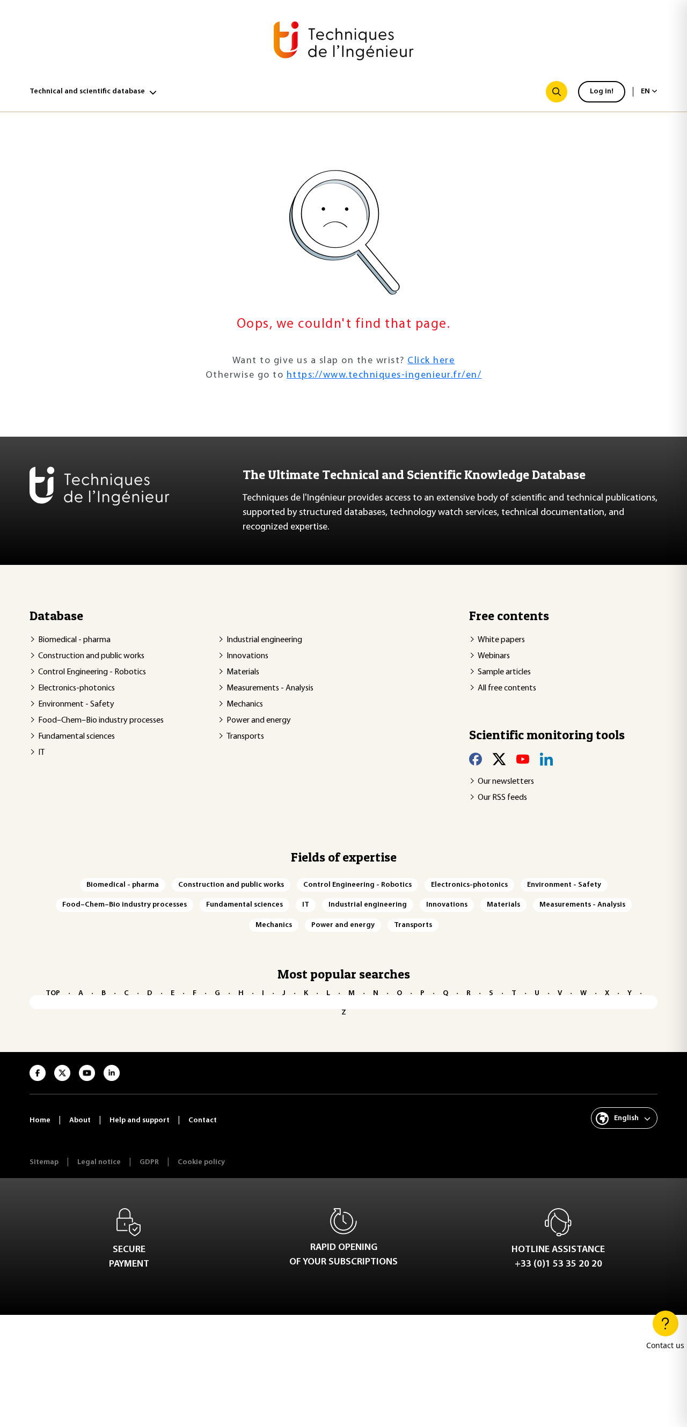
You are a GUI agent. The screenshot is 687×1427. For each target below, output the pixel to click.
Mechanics (244, 704)
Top (53, 993)
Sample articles (504, 672)
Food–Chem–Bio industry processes (101, 720)
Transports (245, 736)
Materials (242, 672)
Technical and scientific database (87, 91)
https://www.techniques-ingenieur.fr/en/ (384, 375)
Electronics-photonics (76, 688)
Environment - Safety (76, 704)
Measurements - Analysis (269, 688)
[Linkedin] (546, 759)
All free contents (507, 688)
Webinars (494, 656)
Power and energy (258, 720)
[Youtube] (522, 759)
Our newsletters (506, 781)
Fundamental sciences (76, 736)
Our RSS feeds (502, 797)
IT (41, 752)
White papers (501, 640)
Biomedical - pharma (74, 640)
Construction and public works (91, 656)
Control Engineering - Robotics (92, 672)
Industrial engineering (264, 640)
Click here (431, 361)
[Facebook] (475, 759)
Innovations (247, 656)
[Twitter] (499, 759)
